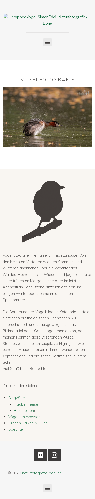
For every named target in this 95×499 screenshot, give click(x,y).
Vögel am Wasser (24, 416)
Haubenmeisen (27, 404)
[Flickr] (40, 455)
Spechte (15, 429)
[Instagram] (54, 455)
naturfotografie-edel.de (42, 473)
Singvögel (17, 397)
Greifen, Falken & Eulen (28, 423)
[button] (47, 42)
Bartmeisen (24, 410)
